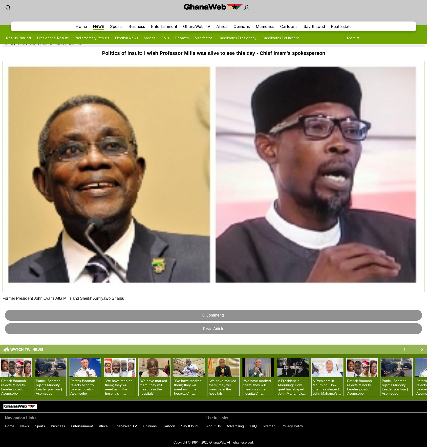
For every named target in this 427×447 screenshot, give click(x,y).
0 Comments (213, 315)
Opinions (242, 26)
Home (81, 26)
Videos (149, 38)
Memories (265, 26)
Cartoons (289, 26)
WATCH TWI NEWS (26, 349)
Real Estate (341, 26)
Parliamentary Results (92, 38)
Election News (126, 38)
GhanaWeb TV (196, 26)
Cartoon (169, 426)
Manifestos (204, 38)
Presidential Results (53, 38)
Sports (116, 26)
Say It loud (189, 426)
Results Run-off (18, 38)
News (98, 26)
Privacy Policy (292, 426)
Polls (165, 38)
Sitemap (269, 426)
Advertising (235, 426)
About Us (213, 426)
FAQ (253, 426)
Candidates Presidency (237, 38)
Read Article (213, 329)
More (351, 38)
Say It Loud (314, 26)
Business (136, 26)
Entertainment (164, 26)
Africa (222, 26)
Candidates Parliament (280, 38)
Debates (182, 38)
